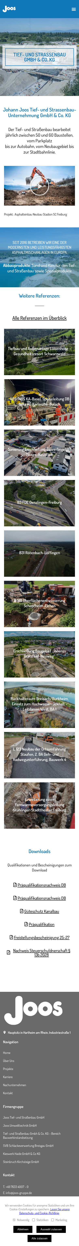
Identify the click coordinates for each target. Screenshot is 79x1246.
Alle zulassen (39, 1238)
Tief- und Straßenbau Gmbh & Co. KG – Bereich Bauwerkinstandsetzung (32, 1135)
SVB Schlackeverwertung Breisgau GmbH (28, 1146)
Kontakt (8, 1093)
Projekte (8, 1069)
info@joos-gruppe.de (19, 1193)
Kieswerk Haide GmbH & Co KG (21, 1154)
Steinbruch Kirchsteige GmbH (21, 1162)
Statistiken (42, 1220)
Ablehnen (22, 1229)
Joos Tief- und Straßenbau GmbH (23, 1117)
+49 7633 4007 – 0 (17, 1187)
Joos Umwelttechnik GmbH (20, 1125)
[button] (73, 9)
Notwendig (23, 1220)
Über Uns (8, 1061)
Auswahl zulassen (51, 1229)
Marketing (61, 1220)
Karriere (8, 1077)
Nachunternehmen (14, 1085)
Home (6, 1053)
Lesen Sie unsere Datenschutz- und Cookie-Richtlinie (44, 1211)
